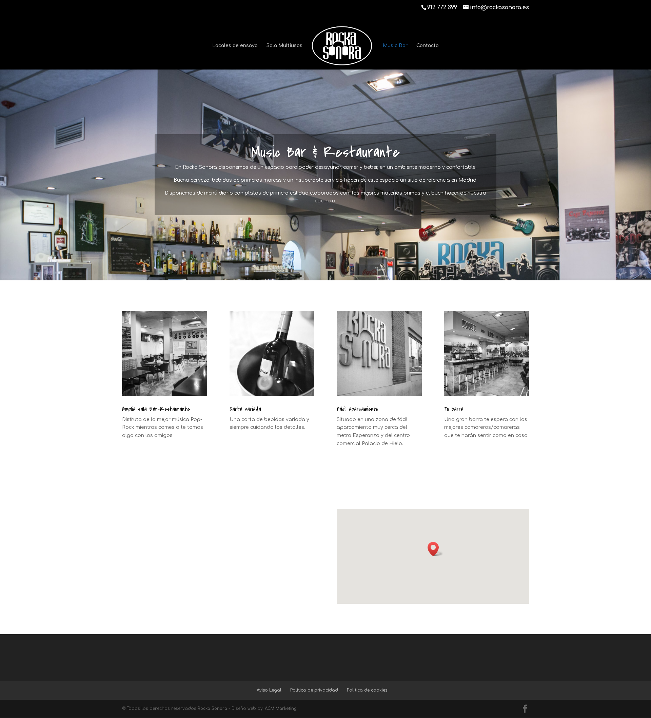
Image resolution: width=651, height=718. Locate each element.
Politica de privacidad (314, 690)
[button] (435, 549)
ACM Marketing (281, 708)
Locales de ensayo (235, 45)
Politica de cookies (367, 690)
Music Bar (395, 45)
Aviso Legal (269, 690)
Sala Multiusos (284, 45)
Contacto (427, 45)
